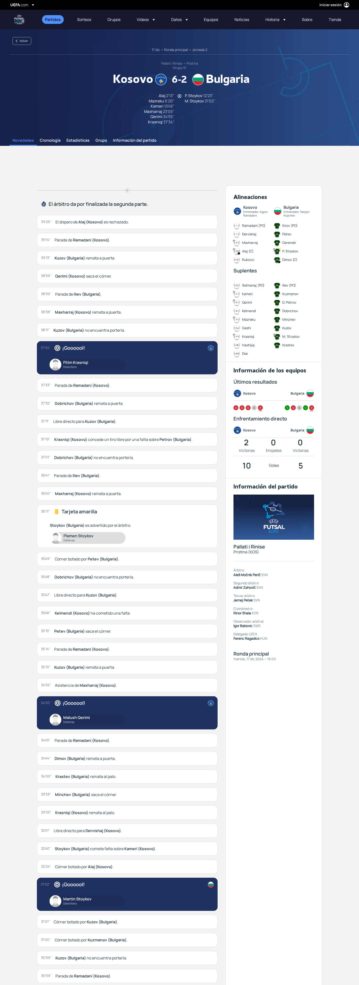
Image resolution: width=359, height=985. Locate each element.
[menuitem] (55, 19)
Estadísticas (78, 140)
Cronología (50, 140)
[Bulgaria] (211, 884)
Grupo (101, 140)
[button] (146, 19)
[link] (53, 19)
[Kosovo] (211, 348)
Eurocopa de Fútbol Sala (20, 19)
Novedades (23, 140)
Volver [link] (24, 41)
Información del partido (135, 140)
